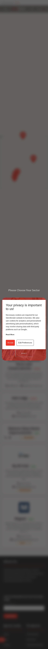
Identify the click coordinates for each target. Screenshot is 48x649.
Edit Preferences (25, 343)
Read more (10, 334)
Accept (10, 343)
